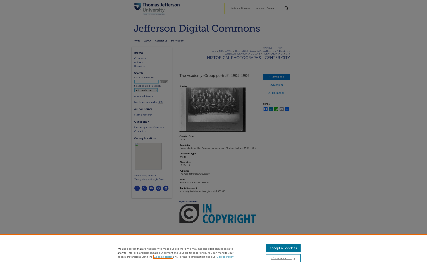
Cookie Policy (225, 256)
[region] (213, 252)
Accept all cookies (283, 248)
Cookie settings (163, 256)
